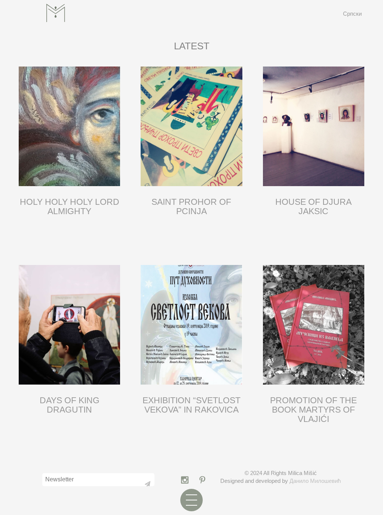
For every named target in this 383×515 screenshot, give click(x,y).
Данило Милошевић (315, 481)
